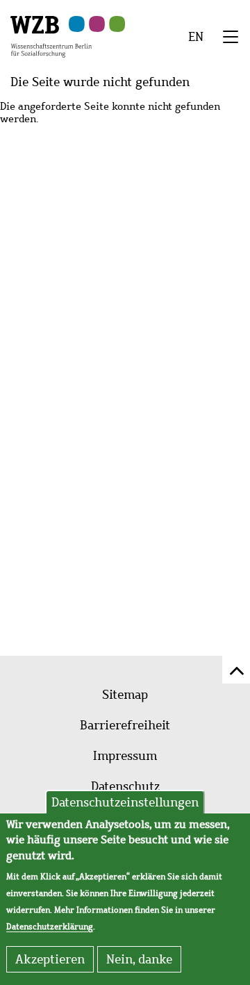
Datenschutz (125, 786)
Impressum (125, 755)
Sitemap (125, 694)
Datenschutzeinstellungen (125, 802)
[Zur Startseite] (51, 35)
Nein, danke (139, 959)
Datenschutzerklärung (49, 926)
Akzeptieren (50, 959)
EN (195, 36)
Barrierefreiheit (125, 725)
